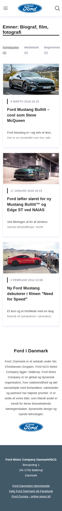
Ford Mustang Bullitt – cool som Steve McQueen (28, 115)
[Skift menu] (5, 8)
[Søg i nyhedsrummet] (57, 8)
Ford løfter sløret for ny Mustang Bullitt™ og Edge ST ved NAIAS (29, 204)
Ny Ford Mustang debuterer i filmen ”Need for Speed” (30, 293)
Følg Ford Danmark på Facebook (31, 491)
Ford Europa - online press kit (31, 496)
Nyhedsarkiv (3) (11, 50)
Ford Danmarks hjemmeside (31, 486)
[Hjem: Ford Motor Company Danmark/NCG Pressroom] (30, 8)
